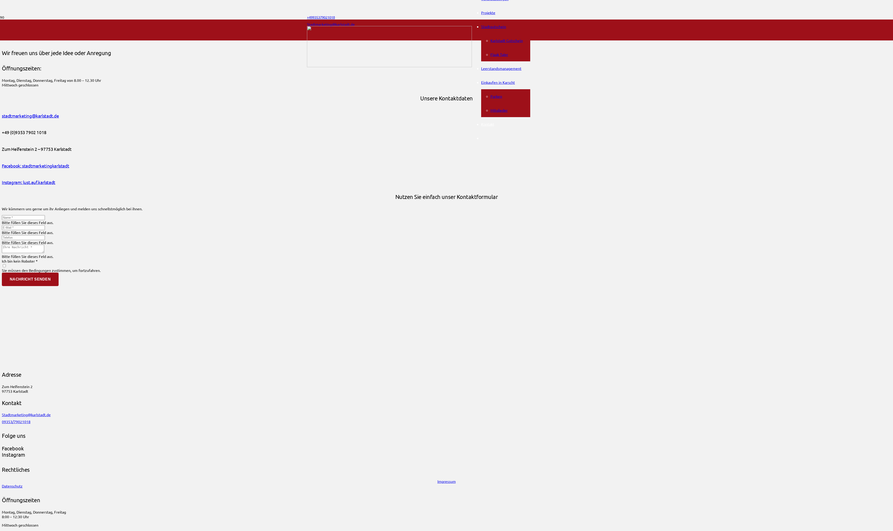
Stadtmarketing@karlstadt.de (26, 414)
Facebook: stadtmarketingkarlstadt (35, 165)
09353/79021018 (16, 421)
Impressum (446, 481)
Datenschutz (12, 486)
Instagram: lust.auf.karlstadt (28, 182)
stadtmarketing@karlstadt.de (30, 116)
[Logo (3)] (389, 65)
